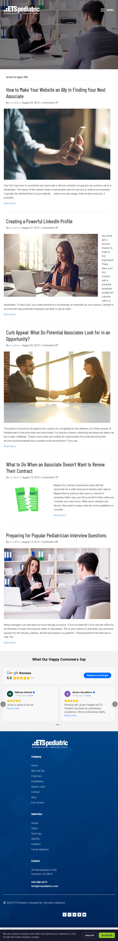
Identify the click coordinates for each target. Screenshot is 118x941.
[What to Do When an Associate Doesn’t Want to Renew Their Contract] (27, 499)
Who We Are (38, 770)
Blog (33, 797)
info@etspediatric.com (44, 886)
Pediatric (36, 844)
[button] (103, 10)
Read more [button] (13, 708)
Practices (36, 776)
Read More (10, 203)
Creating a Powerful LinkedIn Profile (39, 221)
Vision (34, 828)
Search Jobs (38, 786)
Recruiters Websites (54, 902)
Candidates (37, 781)
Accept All (107, 935)
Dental (34, 823)
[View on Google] (10, 694)
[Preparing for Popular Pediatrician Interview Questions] (57, 583)
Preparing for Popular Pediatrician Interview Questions (56, 535)
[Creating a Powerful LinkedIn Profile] (51, 265)
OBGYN (35, 838)
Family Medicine (40, 849)
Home (34, 765)
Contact (35, 792)
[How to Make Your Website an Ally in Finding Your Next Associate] (57, 143)
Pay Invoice (37, 802)
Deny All (89, 935)
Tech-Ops (36, 833)
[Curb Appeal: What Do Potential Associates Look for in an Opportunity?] (57, 386)
